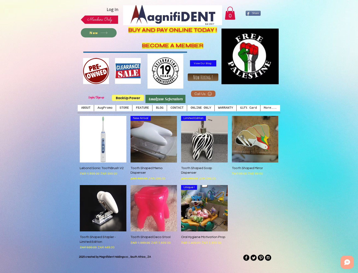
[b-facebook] (246, 258)
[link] (230, 13)
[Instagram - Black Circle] (268, 258)
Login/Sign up (96, 97)
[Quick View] (103, 139)
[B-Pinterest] (261, 258)
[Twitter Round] (253, 258)
